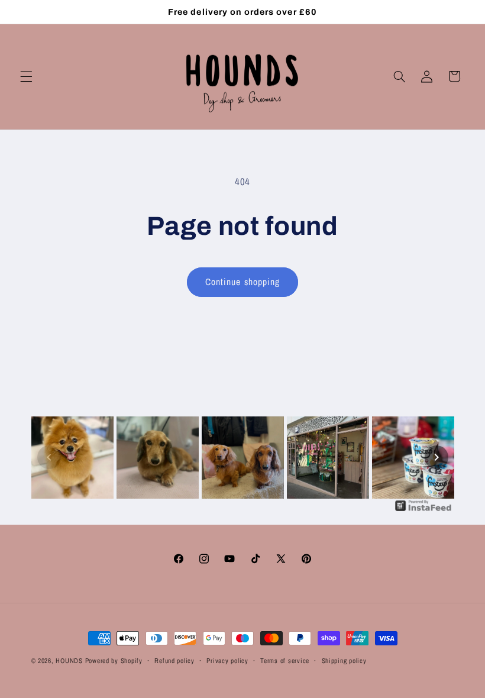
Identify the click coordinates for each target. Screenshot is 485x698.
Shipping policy (344, 660)
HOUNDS (69, 660)
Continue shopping (242, 282)
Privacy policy (227, 660)
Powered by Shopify (114, 660)
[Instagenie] (423, 509)
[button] (26, 76)
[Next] (436, 457)
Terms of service (284, 660)
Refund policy (174, 660)
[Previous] (49, 457)
